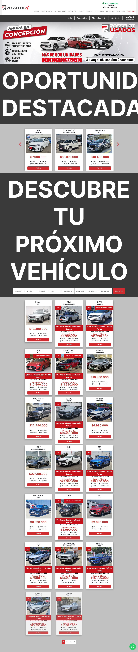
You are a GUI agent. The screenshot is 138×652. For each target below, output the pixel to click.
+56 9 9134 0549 (111, 4)
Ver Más (38, 168)
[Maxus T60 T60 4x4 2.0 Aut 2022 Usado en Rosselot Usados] (99, 557)
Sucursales (99, 11)
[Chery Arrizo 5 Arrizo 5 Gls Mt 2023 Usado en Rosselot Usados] (99, 412)
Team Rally (131, 11)
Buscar (118, 291)
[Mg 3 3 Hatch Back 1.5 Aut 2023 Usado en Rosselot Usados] (38, 557)
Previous (20, 143)
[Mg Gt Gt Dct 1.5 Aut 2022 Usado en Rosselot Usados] (38, 363)
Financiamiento (99, 18)
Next (117, 143)
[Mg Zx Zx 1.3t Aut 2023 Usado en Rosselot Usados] (99, 460)
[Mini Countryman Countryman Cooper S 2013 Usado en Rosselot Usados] (69, 315)
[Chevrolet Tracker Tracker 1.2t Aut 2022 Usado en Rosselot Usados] (69, 363)
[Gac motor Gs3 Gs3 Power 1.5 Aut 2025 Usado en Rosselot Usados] (99, 143)
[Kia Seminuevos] (130, 18)
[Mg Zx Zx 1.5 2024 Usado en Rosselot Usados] (99, 509)
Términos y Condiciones (115, 11)
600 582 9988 (111, 7)
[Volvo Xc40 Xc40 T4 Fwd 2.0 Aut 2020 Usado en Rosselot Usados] (69, 412)
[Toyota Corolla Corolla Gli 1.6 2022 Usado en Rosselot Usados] (38, 605)
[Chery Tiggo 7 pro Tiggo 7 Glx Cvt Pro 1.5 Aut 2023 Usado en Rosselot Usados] (99, 364)
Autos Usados (60, 11)
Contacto (115, 18)
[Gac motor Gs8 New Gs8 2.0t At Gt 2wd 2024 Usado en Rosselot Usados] (38, 412)
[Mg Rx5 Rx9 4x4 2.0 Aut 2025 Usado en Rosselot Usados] (69, 460)
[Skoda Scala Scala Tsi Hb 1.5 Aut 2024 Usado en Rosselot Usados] (69, 605)
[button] (10, 43)
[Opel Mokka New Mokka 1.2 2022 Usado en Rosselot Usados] (99, 315)
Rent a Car (72, 11)
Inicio (36, 11)
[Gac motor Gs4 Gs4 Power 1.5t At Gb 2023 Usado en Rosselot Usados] (38, 509)
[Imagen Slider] (69, 43)
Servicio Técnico (85, 11)
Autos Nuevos (46, 11)
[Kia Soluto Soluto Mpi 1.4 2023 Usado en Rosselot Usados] (38, 143)
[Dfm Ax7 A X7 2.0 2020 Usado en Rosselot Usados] (69, 508)
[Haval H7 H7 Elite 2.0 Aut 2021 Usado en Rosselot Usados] (38, 315)
